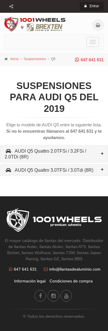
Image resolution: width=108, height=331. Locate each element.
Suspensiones (35, 59)
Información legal (30, 281)
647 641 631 (92, 59)
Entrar (94, 6)
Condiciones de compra (71, 281)
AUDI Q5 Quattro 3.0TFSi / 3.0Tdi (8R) (54, 170)
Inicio (14, 59)
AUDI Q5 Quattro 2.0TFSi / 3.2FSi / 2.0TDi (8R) (45, 154)
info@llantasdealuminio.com (75, 269)
